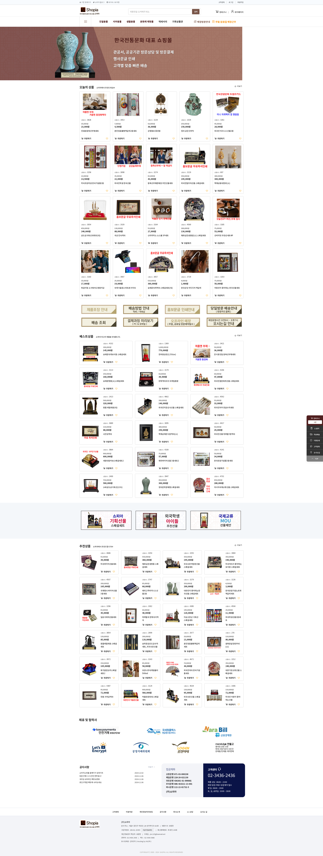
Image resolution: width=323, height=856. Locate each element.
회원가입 (240, 2)
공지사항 (163, 812)
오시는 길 (203, 812)
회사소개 (176, 812)
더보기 (239, 86)
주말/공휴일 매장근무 (225, 21)
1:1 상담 (190, 812)
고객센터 (115, 812)
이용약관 (129, 812)
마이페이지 (239, 12)
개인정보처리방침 (146, 812)
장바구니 (222, 12)
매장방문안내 (203, 21)
